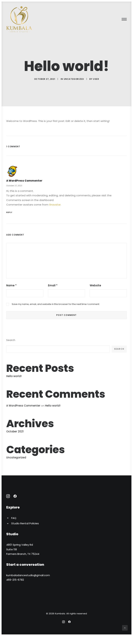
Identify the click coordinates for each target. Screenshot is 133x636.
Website (95, 285)
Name (11, 285)
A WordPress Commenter (24, 180)
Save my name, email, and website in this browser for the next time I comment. (56, 304)
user (96, 79)
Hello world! (14, 376)
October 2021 (15, 431)
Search (10, 340)
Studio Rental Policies (25, 523)
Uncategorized (74, 79)
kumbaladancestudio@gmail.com (28, 575)
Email (52, 285)
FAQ (13, 518)
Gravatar (55, 204)
